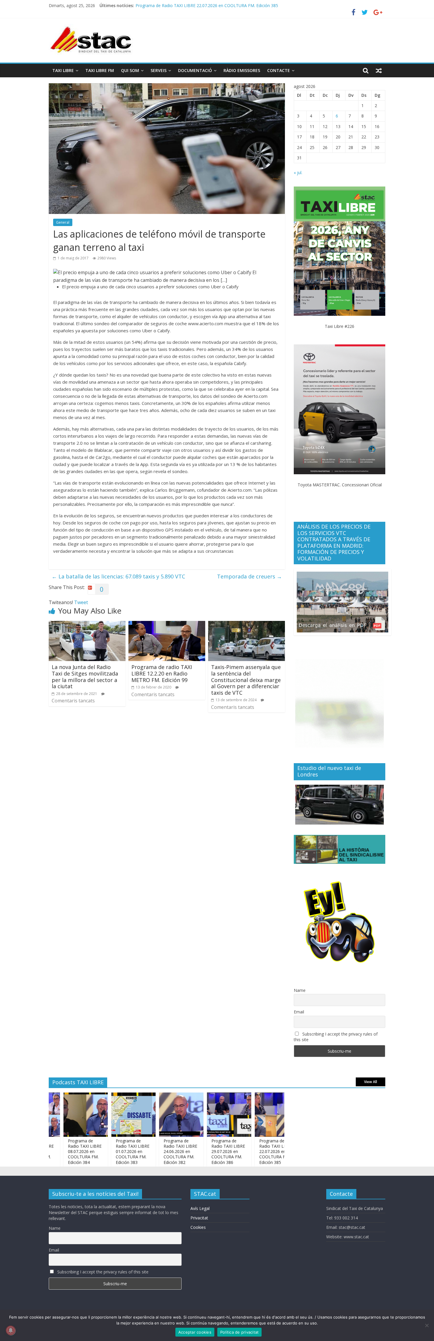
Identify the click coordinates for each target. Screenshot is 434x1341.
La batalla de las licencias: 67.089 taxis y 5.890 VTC (118, 576)
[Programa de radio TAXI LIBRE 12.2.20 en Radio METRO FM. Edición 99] (166, 624)
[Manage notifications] (10, 1330)
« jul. (298, 172)
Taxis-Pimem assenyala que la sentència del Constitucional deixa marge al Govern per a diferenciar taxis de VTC (246, 679)
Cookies (198, 1227)
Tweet (81, 602)
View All (370, 1081)
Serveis (159, 70)
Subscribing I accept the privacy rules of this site (336, 1036)
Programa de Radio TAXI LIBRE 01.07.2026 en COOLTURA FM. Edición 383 (109, 1151)
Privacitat (199, 1218)
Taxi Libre (63, 70)
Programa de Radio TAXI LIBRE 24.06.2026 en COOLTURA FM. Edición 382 (157, 1151)
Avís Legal (200, 1208)
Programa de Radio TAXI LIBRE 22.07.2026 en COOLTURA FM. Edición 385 (253, 1151)
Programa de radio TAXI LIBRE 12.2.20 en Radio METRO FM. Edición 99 (161, 673)
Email (299, 1012)
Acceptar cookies (194, 1332)
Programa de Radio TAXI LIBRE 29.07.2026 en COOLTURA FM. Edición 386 (205, 1151)
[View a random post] (378, 70)
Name (300, 990)
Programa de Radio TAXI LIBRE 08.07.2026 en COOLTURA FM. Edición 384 (62, 1151)
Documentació (195, 70)
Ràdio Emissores (241, 70)
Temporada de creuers (249, 576)
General (62, 222)
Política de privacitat (239, 1332)
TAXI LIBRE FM (99, 70)
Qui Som (130, 70)
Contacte (278, 70)
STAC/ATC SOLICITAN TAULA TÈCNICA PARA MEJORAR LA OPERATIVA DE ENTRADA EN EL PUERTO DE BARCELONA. (250, 5)
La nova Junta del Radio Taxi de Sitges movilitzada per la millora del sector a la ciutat (85, 676)
